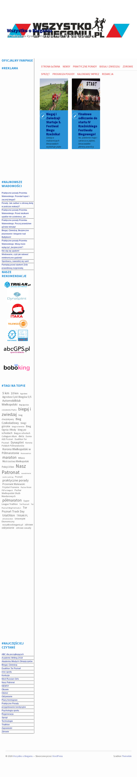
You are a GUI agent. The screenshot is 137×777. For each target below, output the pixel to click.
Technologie (7, 721)
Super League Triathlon (15, 502)
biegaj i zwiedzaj (16, 411)
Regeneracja (8, 714)
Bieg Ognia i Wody (16, 428)
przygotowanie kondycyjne (14, 707)
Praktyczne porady (85, 66)
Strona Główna (50, 66)
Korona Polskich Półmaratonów (17, 444)
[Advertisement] (20, 123)
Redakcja (107, 74)
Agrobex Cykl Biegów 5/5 (16, 397)
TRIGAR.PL (22, 515)
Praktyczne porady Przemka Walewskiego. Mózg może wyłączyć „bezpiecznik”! (14, 244)
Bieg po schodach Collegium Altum (16, 435)
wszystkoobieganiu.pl (12, 524)
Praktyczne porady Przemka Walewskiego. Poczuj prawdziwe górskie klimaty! (16, 223)
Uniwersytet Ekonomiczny (13, 520)
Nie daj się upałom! (10, 251)
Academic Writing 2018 (12, 658)
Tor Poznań (24, 504)
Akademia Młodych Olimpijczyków (17, 661)
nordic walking (7, 477)
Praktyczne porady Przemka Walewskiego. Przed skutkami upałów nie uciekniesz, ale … (15, 213)
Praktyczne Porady (10, 703)
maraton (9, 457)
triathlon (8, 515)
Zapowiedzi (7, 728)
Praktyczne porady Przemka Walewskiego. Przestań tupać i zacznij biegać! (15, 196)
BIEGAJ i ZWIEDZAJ (109, 66)
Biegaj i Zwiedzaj (9, 665)
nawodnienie (26, 473)
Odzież (5, 693)
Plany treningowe (10, 700)
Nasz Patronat (14, 469)
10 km (15, 393)
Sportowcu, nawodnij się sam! (15, 261)
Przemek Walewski (13, 484)
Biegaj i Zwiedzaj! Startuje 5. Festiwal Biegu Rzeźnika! (53, 124)
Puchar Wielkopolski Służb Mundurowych (11, 493)
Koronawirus (26, 453)
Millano (21, 458)
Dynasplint (17, 442)
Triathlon (6, 724)
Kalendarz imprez (88, 74)
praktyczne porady (15, 480)
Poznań (19, 476)
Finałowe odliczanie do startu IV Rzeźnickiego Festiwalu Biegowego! (87, 124)
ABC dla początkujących (13, 654)
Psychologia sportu (10, 710)
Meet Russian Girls (10, 679)
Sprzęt (5, 717)
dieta (21, 436)
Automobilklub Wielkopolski (11, 402)
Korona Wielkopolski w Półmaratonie (16, 451)
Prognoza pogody (63, 74)
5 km (5, 393)
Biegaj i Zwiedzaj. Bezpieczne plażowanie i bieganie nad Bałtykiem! (15, 233)
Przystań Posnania (10, 487)
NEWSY (5, 686)
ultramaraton (7, 519)
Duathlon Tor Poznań (11, 668)
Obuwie (5, 689)
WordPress (57, 756)
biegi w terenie (18, 426)
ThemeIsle (126, 756)
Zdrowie (5, 731)
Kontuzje (6, 675)
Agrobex (23, 393)
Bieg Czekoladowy (11, 421)
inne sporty (7, 672)
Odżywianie (7, 696)
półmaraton (12, 500)
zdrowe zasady (23, 527)
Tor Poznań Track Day (14, 509)
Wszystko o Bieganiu (29, 30)
